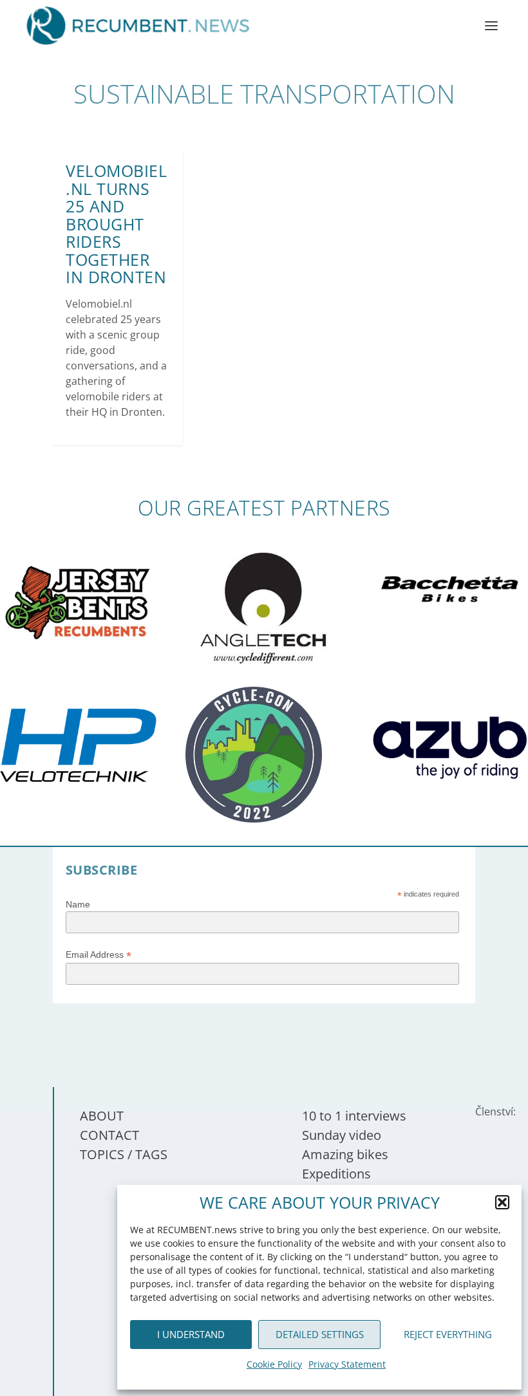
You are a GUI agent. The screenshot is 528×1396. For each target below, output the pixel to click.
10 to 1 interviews (354, 1115)
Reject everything (448, 1334)
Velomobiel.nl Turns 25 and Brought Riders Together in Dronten (116, 224)
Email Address (98, 955)
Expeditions (336, 1173)
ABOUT (102, 1115)
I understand (191, 1334)
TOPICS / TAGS (123, 1154)
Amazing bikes (345, 1154)
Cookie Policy (274, 1364)
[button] (502, 1202)
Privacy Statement (347, 1364)
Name (78, 904)
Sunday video (341, 1135)
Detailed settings (320, 1334)
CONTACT (109, 1135)
